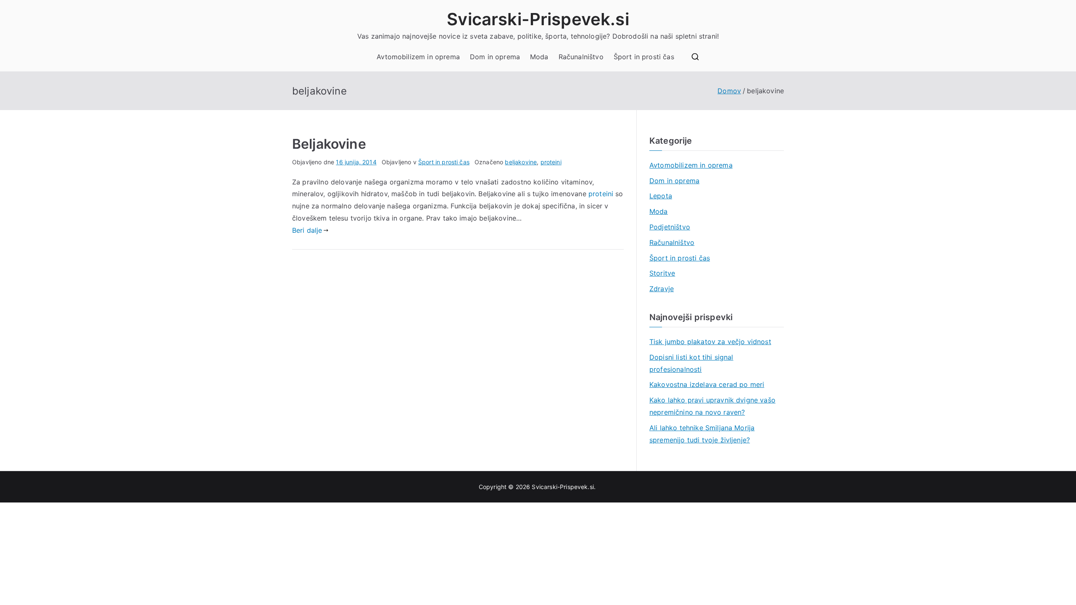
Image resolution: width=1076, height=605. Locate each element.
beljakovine (521, 162)
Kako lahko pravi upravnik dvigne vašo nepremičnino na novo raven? (712, 406)
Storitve (662, 273)
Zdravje (661, 288)
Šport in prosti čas (644, 57)
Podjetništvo (669, 227)
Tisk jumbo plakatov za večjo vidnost (710, 341)
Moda (539, 57)
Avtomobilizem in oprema (418, 57)
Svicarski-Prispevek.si (538, 19)
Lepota (660, 196)
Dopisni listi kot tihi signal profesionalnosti (691, 363)
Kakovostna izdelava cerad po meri (706, 384)
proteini (551, 162)
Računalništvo (581, 57)
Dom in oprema (495, 57)
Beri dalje (307, 230)
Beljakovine (329, 144)
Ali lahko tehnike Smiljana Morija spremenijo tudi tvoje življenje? (701, 434)
